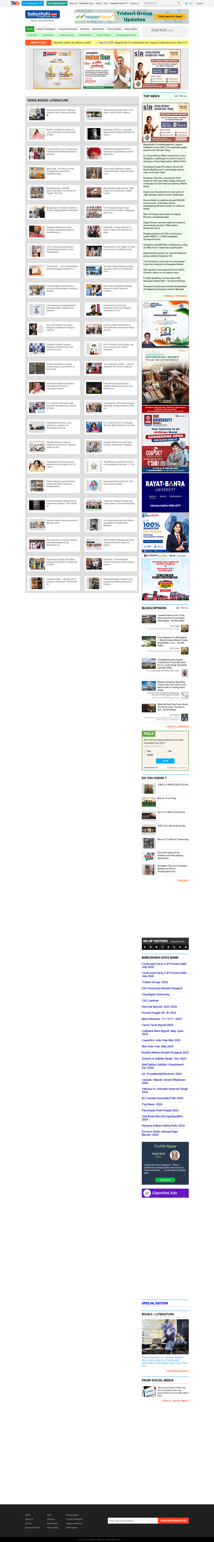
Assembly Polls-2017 (119, 3)
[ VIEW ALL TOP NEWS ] (175, 295)
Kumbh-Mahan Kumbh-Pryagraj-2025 (165, 1052)
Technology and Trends (126, 35)
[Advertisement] (165, 909)
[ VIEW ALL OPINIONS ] (177, 726)
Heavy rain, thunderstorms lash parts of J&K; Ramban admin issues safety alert (163, 193)
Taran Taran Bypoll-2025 (157, 1025)
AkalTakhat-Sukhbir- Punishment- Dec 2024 (163, 1066)
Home (30, 28)
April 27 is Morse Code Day (171, 812)
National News (72, 1515)
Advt (106, 3)
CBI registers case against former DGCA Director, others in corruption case (164, 271)
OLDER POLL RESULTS (177, 767)
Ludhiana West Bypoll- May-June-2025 (163, 1032)
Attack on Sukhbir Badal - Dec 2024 (164, 1058)
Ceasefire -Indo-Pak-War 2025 (161, 1040)
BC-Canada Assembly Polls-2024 (162, 1098)
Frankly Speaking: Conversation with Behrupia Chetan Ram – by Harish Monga (164, 279)
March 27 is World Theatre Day (173, 839)
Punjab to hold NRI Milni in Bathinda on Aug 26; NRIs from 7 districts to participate (165, 246)
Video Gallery (130, 28)
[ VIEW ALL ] (183, 880)
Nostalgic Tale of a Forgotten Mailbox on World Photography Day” (172, 869)
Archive (99, 3)
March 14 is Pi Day (166, 798)
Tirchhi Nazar (48, 35)
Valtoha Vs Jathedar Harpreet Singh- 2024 (165, 1090)
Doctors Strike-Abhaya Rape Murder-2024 (160, 1133)
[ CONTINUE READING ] (177, 1371)
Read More (165, 1179)
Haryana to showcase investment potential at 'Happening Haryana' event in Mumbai (165, 287)
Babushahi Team (86, 3)
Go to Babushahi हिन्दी (57, 3)
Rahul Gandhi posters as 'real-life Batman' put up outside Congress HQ (164, 254)
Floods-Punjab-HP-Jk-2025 (159, 1012)
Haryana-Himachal (68, 28)
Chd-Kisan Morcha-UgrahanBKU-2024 (162, 1118)
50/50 (150, 755)
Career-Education (66, 35)
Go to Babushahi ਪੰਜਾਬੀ (32, 3)
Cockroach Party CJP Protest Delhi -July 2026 (165, 965)
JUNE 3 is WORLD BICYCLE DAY (172, 784)
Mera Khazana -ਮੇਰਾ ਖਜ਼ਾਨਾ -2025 (162, 1019)
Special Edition (155, 1303)
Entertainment (85, 35)
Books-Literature (104, 35)
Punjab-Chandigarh (45, 28)
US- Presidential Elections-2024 (162, 1073)
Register (199, 3)
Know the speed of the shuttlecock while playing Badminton (170, 855)
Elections (51, 1519)
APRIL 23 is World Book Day (171, 826)
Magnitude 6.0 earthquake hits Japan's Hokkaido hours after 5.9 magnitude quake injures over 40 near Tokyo (135, 42)
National (85, 28)
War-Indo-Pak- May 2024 (157, 1046)
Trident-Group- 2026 (155, 982)
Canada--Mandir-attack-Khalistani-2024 (164, 1081)
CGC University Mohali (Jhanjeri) (162, 988)
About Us (29, 1519)
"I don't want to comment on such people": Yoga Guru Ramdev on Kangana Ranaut (164, 263)
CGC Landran (150, 1000)
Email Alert (32, 35)
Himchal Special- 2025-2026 (159, 1006)
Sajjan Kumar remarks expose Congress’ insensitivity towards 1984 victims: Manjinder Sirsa (164, 225)
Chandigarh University (156, 994)
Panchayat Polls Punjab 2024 (160, 1110)
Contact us (134, 3)
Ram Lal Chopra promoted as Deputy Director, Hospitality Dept (162, 215)
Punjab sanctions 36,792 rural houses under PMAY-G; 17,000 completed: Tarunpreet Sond (162, 236)
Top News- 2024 (152, 1104)
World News (98, 28)
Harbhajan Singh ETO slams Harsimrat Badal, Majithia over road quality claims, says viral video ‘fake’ (163, 170)
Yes (149, 751)
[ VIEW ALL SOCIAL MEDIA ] (175, 1400)
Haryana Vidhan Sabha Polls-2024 (163, 1125)
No (170, 751)
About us (73, 3)
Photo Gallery (114, 28)
